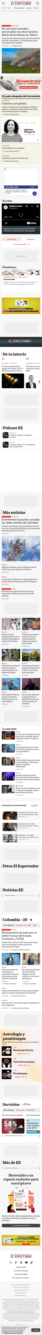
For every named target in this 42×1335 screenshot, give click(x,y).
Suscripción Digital (21, 1274)
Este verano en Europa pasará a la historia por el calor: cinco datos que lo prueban (30, 669)
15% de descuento (33, 1115)
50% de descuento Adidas (12, 1115)
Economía (14, 517)
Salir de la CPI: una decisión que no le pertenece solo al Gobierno (20, 1004)
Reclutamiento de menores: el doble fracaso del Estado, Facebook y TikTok (19, 936)
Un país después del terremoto (21, 96)
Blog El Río (14, 26)
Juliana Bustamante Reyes (21, 1008)
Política (13, 589)
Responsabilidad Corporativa (21, 1285)
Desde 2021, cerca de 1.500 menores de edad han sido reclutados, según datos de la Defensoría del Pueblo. (20, 944)
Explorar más (21, 1054)
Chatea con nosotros (22, 1278)
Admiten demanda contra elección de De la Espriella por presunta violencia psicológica (28, 777)
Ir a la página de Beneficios (21, 1226)
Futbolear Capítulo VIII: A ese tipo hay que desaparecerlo (22, 446)
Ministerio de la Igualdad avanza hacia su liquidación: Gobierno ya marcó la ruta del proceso (18, 593)
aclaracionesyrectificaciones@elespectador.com (21, 1312)
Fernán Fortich (17, 46)
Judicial (4, 577)
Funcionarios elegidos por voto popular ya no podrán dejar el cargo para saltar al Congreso (19, 580)
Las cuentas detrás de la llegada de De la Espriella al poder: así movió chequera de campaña (30, 699)
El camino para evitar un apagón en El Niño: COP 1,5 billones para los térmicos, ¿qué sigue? (12, 368)
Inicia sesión (20, 284)
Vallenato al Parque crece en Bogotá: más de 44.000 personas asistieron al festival (19, 568)
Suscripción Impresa (21, 1271)
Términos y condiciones (21, 1287)
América (24, 632)
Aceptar (35, 1330)
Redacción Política (10, 984)
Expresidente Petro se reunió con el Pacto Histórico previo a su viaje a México (10, 698)
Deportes (13, 433)
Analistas (5, 1000)
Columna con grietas (14, 103)
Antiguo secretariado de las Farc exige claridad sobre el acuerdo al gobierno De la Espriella (20, 992)
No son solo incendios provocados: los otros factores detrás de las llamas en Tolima (20, 32)
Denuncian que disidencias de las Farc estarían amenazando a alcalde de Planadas (11, 637)
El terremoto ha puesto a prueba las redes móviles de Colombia (21, 521)
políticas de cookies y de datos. (13, 1333)
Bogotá (4, 565)
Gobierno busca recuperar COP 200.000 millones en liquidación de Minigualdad (19, 230)
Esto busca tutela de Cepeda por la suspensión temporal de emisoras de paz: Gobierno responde (10, 974)
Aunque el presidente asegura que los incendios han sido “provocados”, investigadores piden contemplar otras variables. (21, 40)
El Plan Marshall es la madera (13, 148)
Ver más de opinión (19, 244)
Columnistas (6, 101)
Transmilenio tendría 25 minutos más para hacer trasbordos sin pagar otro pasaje (11, 669)
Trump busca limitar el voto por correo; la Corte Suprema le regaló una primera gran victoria (30, 639)
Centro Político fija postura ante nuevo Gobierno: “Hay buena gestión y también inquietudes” (28, 763)
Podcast (12, 442)
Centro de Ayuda (21, 1293)
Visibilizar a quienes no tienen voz (15, 158)
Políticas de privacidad (21, 1290)
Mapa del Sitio (21, 1267)
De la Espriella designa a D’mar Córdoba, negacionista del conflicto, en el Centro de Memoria (31, 974)
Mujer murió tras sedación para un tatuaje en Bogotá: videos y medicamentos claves (28, 790)
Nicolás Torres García (19, 996)
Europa (24, 663)
